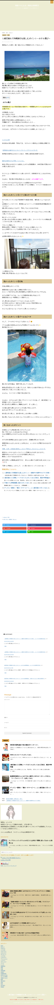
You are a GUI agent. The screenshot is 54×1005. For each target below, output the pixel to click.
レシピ (2, 964)
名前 (5, 717)
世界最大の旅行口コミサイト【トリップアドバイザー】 (20, 150)
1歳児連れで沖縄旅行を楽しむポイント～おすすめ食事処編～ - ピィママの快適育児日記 (22, 665)
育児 (8, 517)
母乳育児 (3, 981)
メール (6, 722)
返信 (5, 646)
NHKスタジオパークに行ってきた (20, 755)
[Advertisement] (27, 20)
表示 (7, 97)
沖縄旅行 (10, 519)
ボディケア (3, 961)
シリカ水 (3, 950)
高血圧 (2, 986)
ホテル (6, 519)
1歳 (4, 519)
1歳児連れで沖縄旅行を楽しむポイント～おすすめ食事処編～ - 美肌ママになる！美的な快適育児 (24, 678)
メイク (2, 963)
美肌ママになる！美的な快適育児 (27, 5)
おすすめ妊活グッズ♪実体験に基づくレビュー (23, 923)
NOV (2, 945)
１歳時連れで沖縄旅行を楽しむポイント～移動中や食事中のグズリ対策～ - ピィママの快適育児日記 (24, 652)
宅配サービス (4, 978)
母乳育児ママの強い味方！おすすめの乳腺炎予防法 (24, 933)
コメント (6, 699)
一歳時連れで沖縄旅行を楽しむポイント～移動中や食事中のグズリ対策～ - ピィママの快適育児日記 (24, 638)
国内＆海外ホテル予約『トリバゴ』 (13, 161)
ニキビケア (3, 957)
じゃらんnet (6, 139)
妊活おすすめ (4, 975)
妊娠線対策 (3, 973)
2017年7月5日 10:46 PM (9, 641)
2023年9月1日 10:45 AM (9, 681)
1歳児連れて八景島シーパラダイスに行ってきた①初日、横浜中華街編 (26, 477)
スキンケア (3, 951)
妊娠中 (2, 972)
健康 (2, 967)
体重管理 (3, 966)
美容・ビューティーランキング (8, 865)
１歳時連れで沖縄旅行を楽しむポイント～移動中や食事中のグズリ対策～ (27, 473)
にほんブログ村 (6, 860)
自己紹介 (3, 985)
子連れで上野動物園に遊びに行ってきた (17, 483)
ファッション (4, 958)
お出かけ (5, 517)
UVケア (3, 947)
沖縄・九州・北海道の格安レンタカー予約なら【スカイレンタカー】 (24, 449)
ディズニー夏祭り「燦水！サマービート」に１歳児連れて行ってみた (26, 488)
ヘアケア (3, 960)
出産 (2, 969)
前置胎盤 (3, 970)
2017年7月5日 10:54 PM (9, 654)
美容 (2, 982)
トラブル (3, 956)
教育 (2, 979)
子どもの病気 (4, 976)
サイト (5, 727)
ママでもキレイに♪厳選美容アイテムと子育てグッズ (27, 997)
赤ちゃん (15, 519)
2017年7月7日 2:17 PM (8, 667)
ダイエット (3, 954)
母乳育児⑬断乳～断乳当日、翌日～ (14, 798)
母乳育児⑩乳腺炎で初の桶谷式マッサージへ (24, 745)
